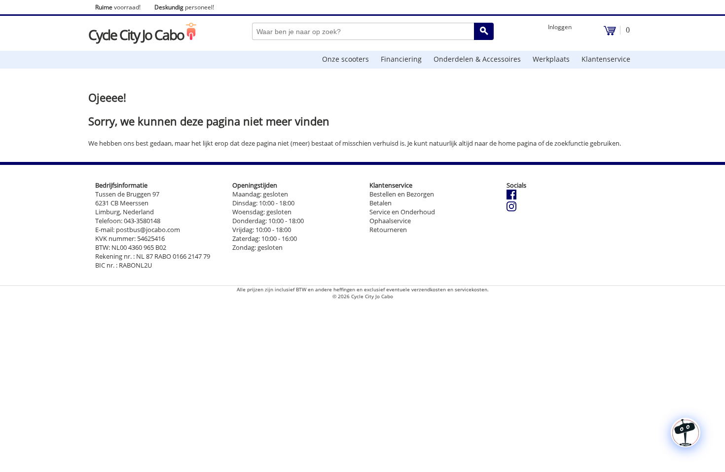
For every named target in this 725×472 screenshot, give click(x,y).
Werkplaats (551, 59)
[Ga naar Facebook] (511, 197)
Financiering (401, 59)
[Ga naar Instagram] (511, 208)
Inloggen (560, 27)
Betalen (380, 202)
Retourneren (388, 229)
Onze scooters (345, 59)
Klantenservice (605, 59)
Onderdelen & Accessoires (477, 59)
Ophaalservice (390, 220)
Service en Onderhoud (402, 211)
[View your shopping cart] (610, 33)
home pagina (517, 143)
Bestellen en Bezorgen (401, 194)
